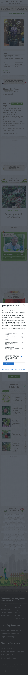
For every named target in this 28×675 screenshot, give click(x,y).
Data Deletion (5, 369)
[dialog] (14, 337)
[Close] (24, 305)
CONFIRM (8, 363)
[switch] (22, 337)
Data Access (14, 369)
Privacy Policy (22, 369)
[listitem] (14, 334)
